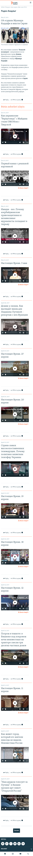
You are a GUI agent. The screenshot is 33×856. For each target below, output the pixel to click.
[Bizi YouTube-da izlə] (20, 854)
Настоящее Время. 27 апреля (13, 364)
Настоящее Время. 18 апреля (13, 552)
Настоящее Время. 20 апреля (13, 409)
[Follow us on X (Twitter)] (11, 843)
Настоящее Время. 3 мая (12, 270)
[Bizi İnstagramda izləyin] (12, 854)
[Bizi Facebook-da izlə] (5, 854)
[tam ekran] (27, 142)
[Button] (6, 100)
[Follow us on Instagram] (6, 843)
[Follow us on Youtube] (15, 843)
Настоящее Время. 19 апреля (13, 506)
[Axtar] (28, 854)
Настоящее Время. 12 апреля (13, 598)
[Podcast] (23, 843)
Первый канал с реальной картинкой (16, 173)
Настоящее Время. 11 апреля (13, 698)
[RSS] (19, 843)
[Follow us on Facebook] (2, 843)
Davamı (16, 830)
